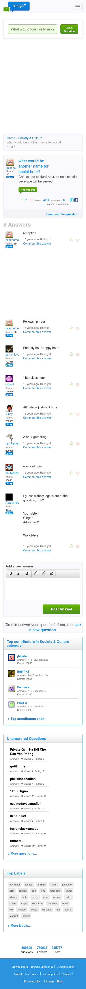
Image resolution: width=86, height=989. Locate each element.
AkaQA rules (21, 974)
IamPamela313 (15, 443)
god (34, 890)
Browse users (19, 966)
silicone (13, 897)
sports (68, 909)
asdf (11, 890)
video (68, 897)
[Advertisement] (43, 90)
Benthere (23, 687)
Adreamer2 (12, 502)
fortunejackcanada (24, 828)
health (54, 884)
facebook (67, 884)
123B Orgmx (19, 791)
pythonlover (13, 354)
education (37, 903)
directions (55, 890)
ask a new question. (55, 627)
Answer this (28, 190)
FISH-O (22, 703)
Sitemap (49, 981)
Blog (60, 981)
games (28, 884)
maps (24, 903)
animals (41, 884)
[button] (11, 573)
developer (14, 884)
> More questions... (22, 853)
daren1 (10, 384)
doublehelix (13, 473)
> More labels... (19, 925)
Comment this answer (37, 243)
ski (11, 909)
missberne (13, 168)
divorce (22, 909)
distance (46, 909)
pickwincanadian (23, 778)
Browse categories (42, 966)
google (56, 897)
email (65, 903)
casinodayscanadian (25, 803)
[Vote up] (22, 200)
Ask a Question (69, 29)
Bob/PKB (23, 671)
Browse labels (65, 966)
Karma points (50, 974)
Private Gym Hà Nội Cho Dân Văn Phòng (28, 751)
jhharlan (22, 656)
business (52, 903)
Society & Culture (30, 138)
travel (69, 890)
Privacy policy (32, 981)
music (35, 897)
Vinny (9, 414)
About (35, 974)
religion (23, 890)
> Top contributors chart (26, 718)
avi (58, 909)
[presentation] (11, 574)
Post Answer (61, 609)
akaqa (34, 909)
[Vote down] (31, 200)
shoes (12, 903)
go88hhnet (18, 766)
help (24, 897)
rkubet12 (16, 841)
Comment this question (62, 214)
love (43, 890)
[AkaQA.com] (16, 6)
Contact (66, 974)
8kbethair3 (18, 816)
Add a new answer (19, 566)
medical (13, 915)
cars (45, 897)
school (26, 915)
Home (11, 138)
